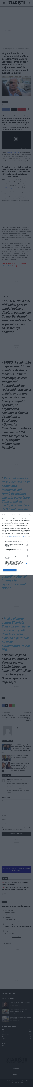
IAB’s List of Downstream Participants (18, 536)
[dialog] (16, 543)
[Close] (30, 515)
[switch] (27, 545)
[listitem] (16, 541)
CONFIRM (10, 570)
